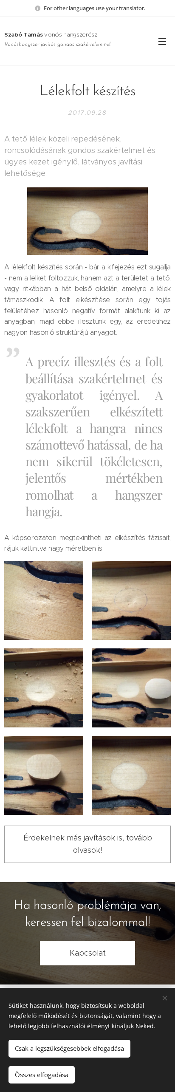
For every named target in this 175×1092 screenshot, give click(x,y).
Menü (162, 41)
